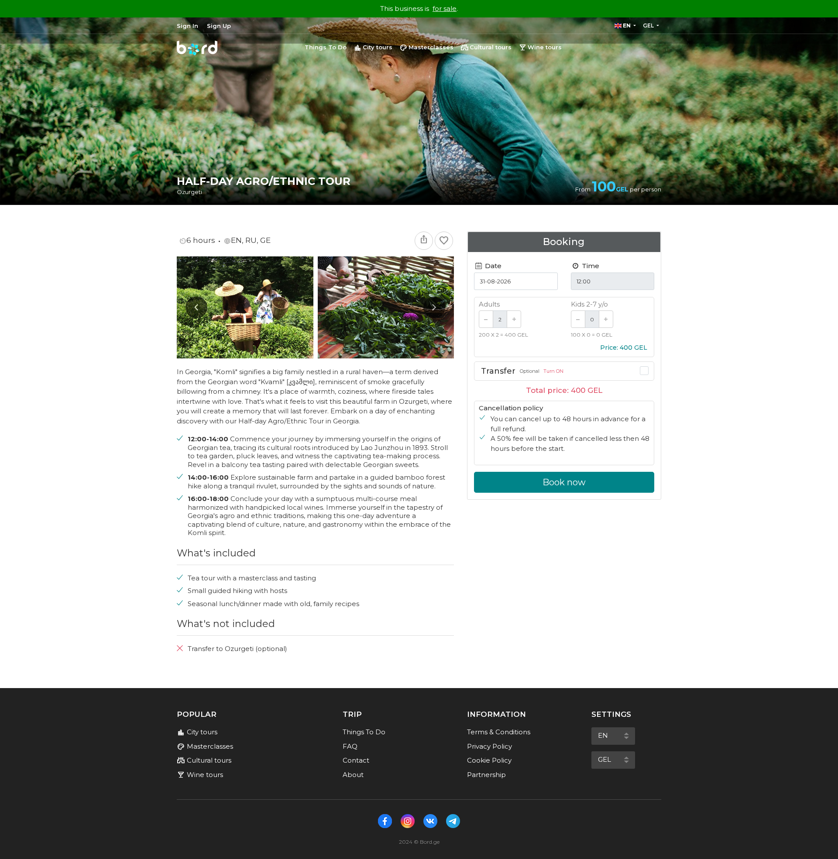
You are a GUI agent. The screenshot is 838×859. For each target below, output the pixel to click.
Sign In (187, 25)
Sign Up (219, 25)
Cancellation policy (511, 408)
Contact (356, 760)
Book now (564, 482)
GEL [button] (649, 25)
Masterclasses (426, 47)
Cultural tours (486, 47)
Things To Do (326, 47)
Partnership (486, 774)
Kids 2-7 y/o (589, 304)
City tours (373, 47)
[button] (625, 25)
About (353, 774)
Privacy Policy (489, 746)
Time (589, 266)
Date (492, 266)
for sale (445, 8)
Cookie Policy (489, 760)
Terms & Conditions (498, 732)
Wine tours (540, 47)
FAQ (350, 746)
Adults (489, 304)
